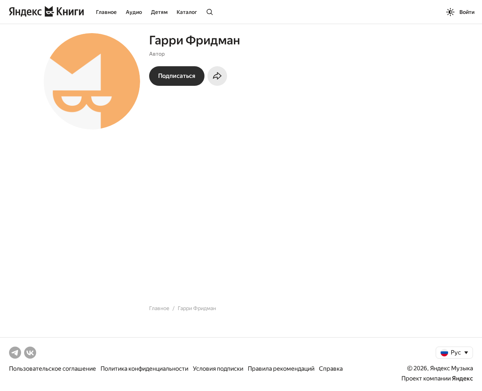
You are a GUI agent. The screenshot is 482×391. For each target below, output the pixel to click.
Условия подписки (218, 368)
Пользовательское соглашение (52, 368)
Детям (159, 12)
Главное (106, 12)
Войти (466, 12)
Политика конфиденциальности (144, 368)
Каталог (187, 12)
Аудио (134, 12)
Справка (331, 368)
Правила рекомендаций (281, 368)
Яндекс (462, 378)
